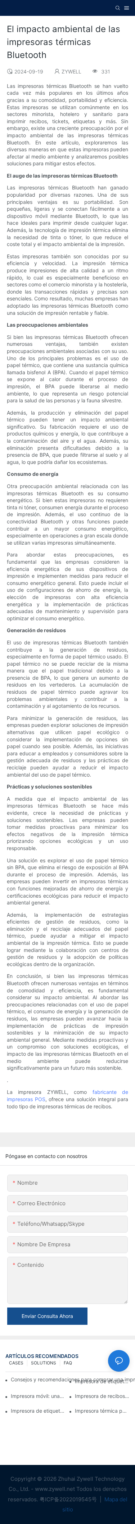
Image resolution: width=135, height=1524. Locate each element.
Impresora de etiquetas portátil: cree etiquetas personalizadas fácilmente (38, 1411)
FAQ (68, 1363)
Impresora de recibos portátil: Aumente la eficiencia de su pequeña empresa (102, 1396)
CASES (16, 1363)
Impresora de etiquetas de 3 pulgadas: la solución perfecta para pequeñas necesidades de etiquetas (102, 1381)
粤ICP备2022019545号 (69, 1499)
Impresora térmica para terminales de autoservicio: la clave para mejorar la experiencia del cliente (102, 1411)
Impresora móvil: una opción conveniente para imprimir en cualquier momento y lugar (38, 1396)
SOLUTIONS (43, 1363)
